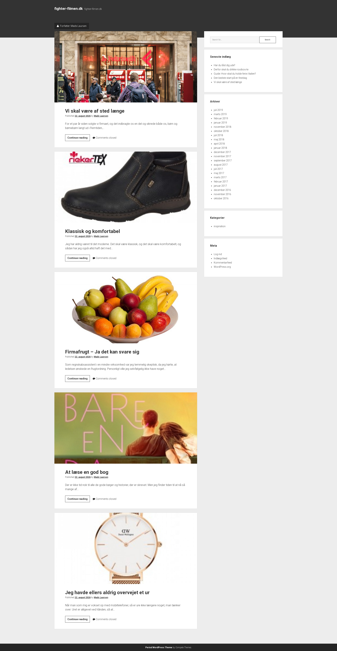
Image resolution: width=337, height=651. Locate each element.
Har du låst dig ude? (224, 65)
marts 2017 (220, 177)
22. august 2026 (83, 116)
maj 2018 (219, 139)
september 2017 (223, 160)
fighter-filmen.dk (68, 8)
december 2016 (222, 190)
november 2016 (222, 194)
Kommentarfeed (223, 262)
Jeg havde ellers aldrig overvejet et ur (125, 548)
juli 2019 (218, 110)
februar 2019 (221, 118)
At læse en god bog (125, 428)
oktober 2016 (221, 198)
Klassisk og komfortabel (125, 187)
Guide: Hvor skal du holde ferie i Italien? (235, 73)
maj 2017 (219, 173)
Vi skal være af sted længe (125, 66)
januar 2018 (220, 147)
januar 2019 (220, 122)
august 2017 (221, 164)
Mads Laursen (101, 116)
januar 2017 (220, 185)
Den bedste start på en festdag (230, 77)
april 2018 (219, 143)
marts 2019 (220, 114)
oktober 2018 (221, 131)
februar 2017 (221, 181)
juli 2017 (218, 169)
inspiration (220, 226)
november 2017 (222, 156)
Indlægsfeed (220, 258)
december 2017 (222, 152)
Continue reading (78, 138)
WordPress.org (222, 266)
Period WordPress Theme (158, 647)
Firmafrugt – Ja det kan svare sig (125, 307)
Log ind (218, 254)
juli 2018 (218, 135)
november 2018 (222, 126)
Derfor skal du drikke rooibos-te (231, 69)
